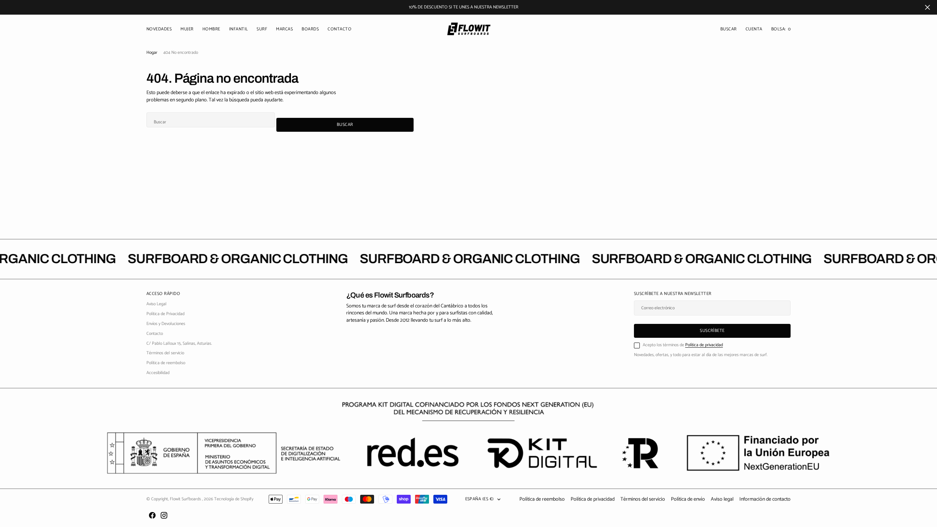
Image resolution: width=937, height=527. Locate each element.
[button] (754, 29)
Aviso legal (722, 499)
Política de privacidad (704, 344)
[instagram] (164, 515)
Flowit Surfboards (186, 499)
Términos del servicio (642, 499)
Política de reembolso (542, 499)
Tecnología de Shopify (233, 499)
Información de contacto (765, 499)
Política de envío (688, 499)
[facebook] (152, 515)
